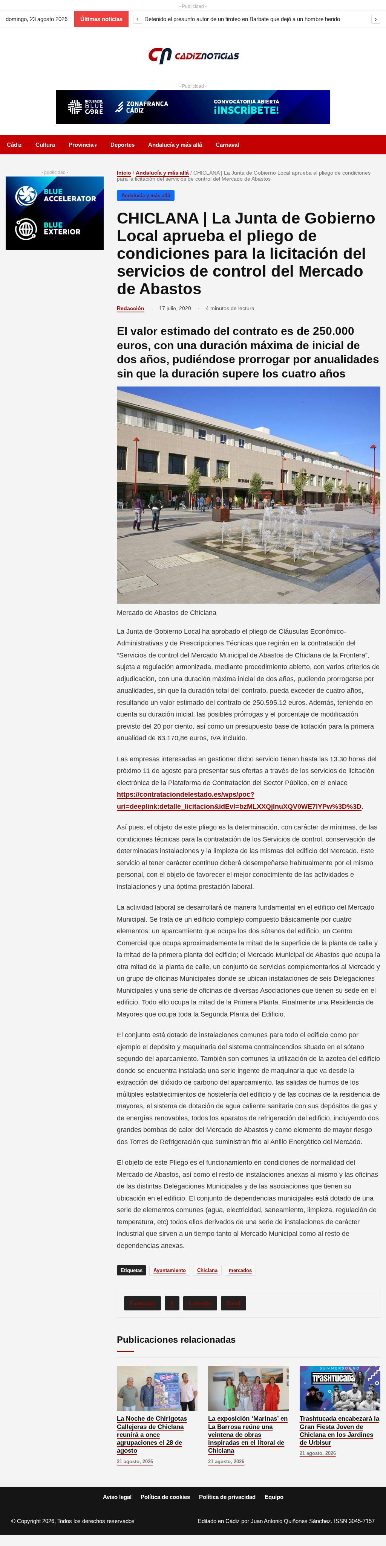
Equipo (274, 1497)
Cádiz (14, 145)
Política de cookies (165, 1497)
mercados (240, 1270)
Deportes (122, 145)
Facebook (142, 1303)
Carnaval (227, 145)
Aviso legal (117, 1497)
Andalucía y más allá (175, 145)
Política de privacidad (227, 1497)
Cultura (45, 145)
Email (233, 1303)
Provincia (81, 145)
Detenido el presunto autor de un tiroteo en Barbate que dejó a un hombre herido (242, 19)
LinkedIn (200, 1303)
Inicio (124, 173)
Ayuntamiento (169, 1270)
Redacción (130, 308)
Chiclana (207, 1270)
